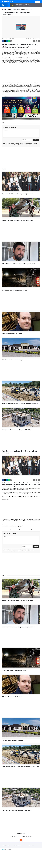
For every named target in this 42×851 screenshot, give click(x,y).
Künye (15, 836)
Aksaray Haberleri (6, 845)
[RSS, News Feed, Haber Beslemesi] (21, 840)
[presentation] (6, 5)
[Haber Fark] (8, 1)
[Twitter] (5, 41)
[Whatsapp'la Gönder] (9, 41)
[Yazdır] (11, 41)
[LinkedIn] (7, 41)
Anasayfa (5, 9)
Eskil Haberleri (18, 845)
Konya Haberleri (31, 845)
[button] (34, 41)
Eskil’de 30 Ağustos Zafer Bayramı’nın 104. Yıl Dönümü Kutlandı (23, 5)
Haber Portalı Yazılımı (7, 849)
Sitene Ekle (30, 836)
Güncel (9, 9)
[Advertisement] (21, 73)
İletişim (19, 836)
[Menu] (36, 2)
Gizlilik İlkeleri (24, 836)
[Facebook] (3, 41)
